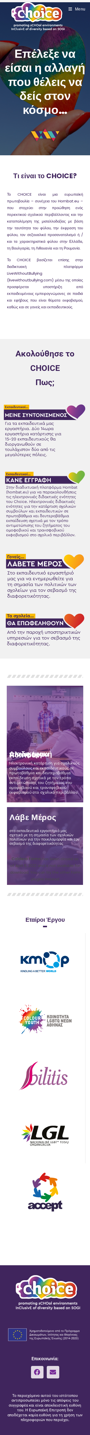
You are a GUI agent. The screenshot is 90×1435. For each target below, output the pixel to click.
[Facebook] (37, 1372)
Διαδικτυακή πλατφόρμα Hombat (30, 754)
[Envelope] (53, 1372)
